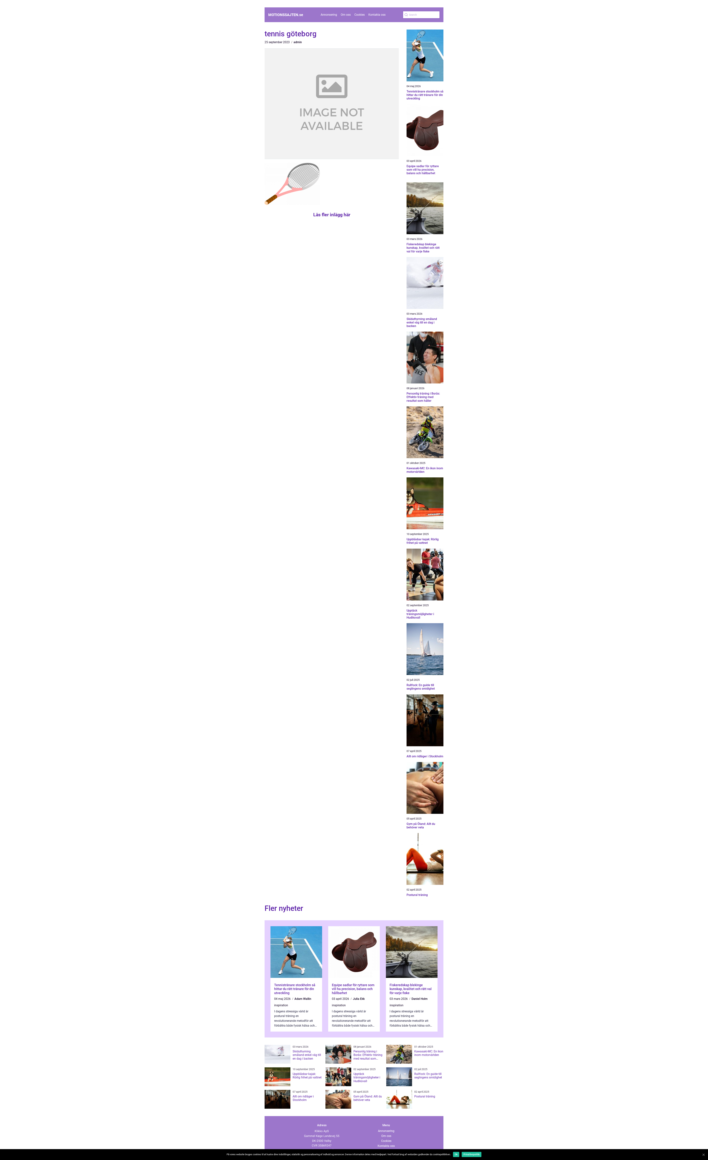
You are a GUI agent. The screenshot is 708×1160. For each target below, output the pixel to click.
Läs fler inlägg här (331, 214)
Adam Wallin (302, 999)
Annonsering (329, 14)
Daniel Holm (420, 999)
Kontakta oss (377, 14)
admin (298, 42)
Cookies (359, 14)
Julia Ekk (359, 999)
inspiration (281, 1005)
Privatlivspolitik (472, 1154)
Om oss (346, 14)
